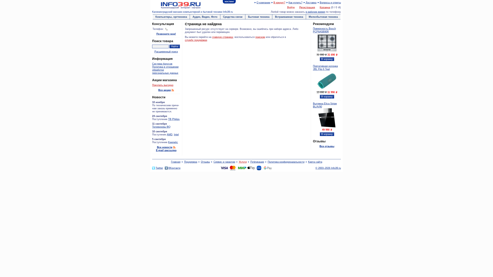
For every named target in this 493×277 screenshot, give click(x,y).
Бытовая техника (258, 16)
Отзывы (205, 161)
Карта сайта (315, 161)
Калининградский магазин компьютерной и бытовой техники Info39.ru (192, 11)
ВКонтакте (174, 168)
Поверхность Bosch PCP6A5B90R (324, 30)
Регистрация (307, 7)
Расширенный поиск (166, 51)
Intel (176, 134)
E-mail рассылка (166, 150)
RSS (173, 90)
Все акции (164, 90)
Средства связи (232, 16)
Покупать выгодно (162, 85)
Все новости (164, 147)
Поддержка (190, 161)
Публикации (257, 161)
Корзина (325, 7)
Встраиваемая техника (289, 16)
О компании (263, 2)
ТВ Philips (174, 119)
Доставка (311, 2)
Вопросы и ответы (330, 2)
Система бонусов (162, 63)
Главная (175, 161)
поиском (260, 37)
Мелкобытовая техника (323, 16)
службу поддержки (196, 40)
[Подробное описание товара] (327, 51)
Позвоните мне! (166, 34)
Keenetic (173, 142)
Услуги (243, 161)
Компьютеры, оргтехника (171, 16)
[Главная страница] (176, 5)
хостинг (229, 1)
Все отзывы (326, 146)
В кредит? (279, 2)
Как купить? (295, 2)
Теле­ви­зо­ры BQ (161, 126)
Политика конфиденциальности (286, 161)
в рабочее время (315, 11)
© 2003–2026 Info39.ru (328, 168)
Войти (291, 7)
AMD (169, 134)
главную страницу (222, 37)
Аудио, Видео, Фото (205, 16)
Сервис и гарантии (224, 161)
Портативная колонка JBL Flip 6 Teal (325, 68)
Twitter (159, 168)
